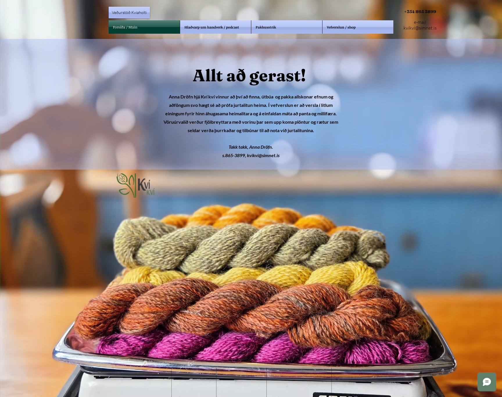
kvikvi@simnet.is (420, 28)
